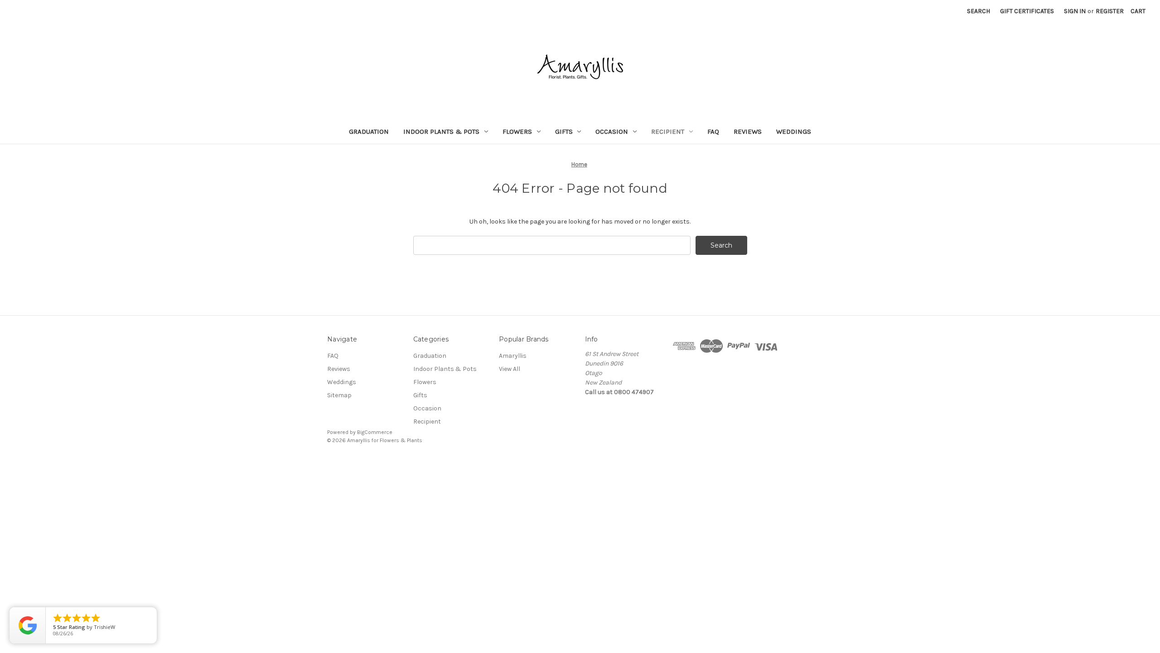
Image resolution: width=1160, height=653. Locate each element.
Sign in (1075, 11)
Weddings (793, 131)
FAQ (713, 131)
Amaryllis (513, 356)
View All (509, 369)
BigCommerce (374, 432)
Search (978, 11)
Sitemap (339, 395)
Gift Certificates (1027, 11)
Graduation (369, 131)
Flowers (517, 131)
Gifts (564, 131)
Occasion (611, 131)
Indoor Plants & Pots (441, 131)
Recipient (667, 131)
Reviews (748, 131)
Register (1110, 11)
